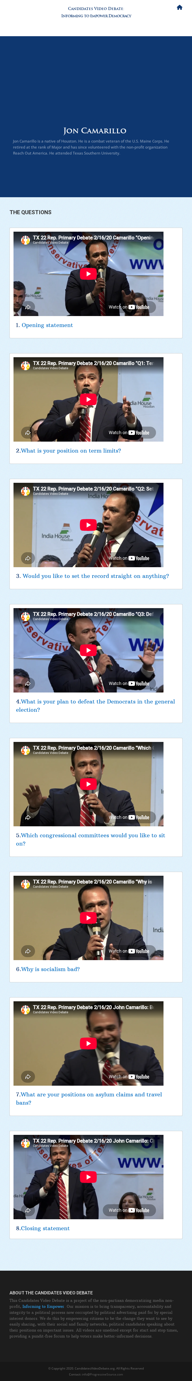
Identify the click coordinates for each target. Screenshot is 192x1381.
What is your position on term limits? (71, 450)
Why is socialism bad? (50, 969)
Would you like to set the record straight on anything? (96, 575)
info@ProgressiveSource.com (102, 1374)
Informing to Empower (43, 1306)
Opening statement (47, 325)
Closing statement (45, 1228)
